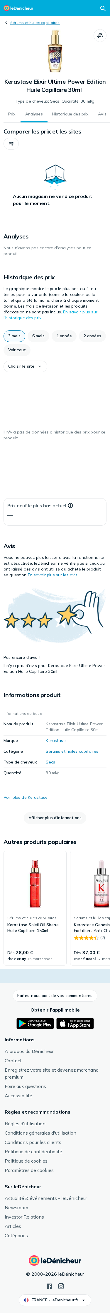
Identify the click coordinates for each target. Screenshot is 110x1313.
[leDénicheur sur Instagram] (61, 1286)
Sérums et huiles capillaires (35, 22)
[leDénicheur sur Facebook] (49, 1286)
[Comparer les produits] (100, 35)
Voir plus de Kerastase (26, 797)
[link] (35, 908)
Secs (50, 762)
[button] (11, 144)
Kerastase (55, 740)
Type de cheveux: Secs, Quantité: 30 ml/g (55, 101)
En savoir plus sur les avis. (53, 574)
